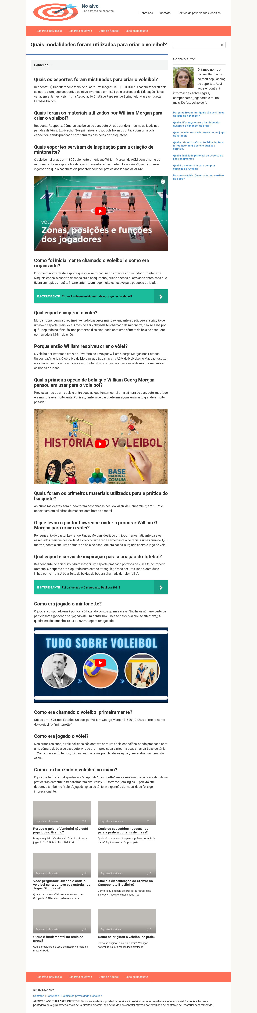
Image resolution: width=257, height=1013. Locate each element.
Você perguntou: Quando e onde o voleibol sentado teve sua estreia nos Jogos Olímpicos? (61, 884)
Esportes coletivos (80, 31)
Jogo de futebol (109, 31)
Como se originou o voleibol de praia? (126, 937)
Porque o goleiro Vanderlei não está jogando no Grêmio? (60, 830)
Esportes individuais (49, 31)
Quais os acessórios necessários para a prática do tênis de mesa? (123, 830)
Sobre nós (146, 13)
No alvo (90, 6)
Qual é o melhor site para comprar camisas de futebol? (194, 167)
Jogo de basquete (137, 31)
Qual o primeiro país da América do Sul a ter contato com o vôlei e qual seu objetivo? (198, 145)
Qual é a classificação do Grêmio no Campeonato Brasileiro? (125, 883)
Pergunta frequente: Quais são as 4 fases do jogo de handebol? (198, 114)
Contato (165, 13)
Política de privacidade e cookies (199, 13)
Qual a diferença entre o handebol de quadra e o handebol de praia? (196, 124)
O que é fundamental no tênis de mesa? (58, 939)
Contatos (38, 996)
